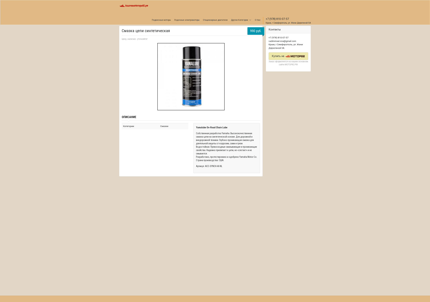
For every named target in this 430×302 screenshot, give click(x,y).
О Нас (258, 20)
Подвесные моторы (161, 20)
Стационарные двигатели (215, 20)
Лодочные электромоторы (187, 20)
